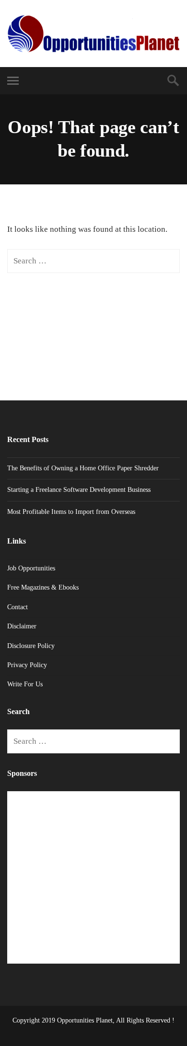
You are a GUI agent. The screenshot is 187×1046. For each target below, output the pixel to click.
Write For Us (25, 684)
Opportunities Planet (85, 1020)
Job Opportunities (31, 568)
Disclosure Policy (31, 645)
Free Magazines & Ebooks (43, 587)
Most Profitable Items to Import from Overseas (71, 511)
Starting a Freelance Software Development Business (79, 489)
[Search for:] (93, 260)
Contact (17, 607)
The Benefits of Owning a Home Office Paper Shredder (83, 468)
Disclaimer (21, 626)
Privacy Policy (27, 665)
